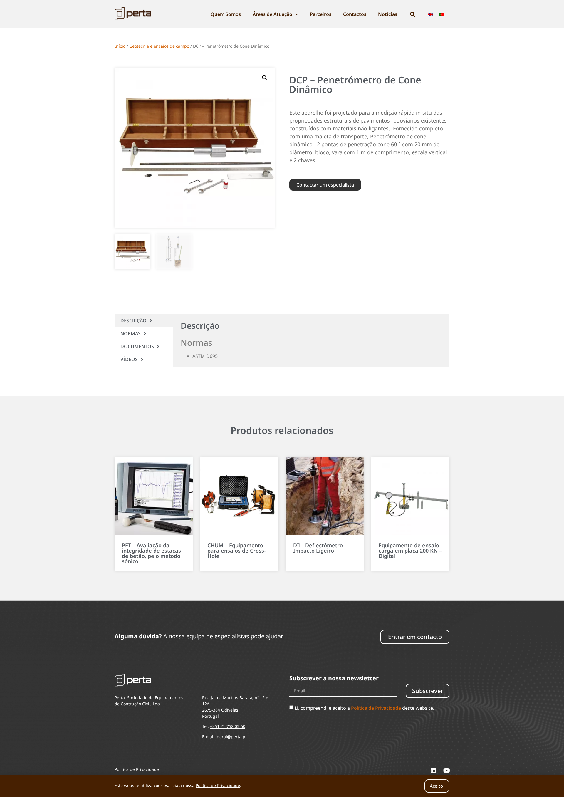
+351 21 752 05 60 (227, 726)
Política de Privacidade (376, 708)
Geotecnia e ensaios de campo (159, 46)
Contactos (354, 14)
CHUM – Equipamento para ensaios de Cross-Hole (236, 550)
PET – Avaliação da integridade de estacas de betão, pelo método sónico (151, 553)
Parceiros (320, 14)
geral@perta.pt (232, 736)
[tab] (144, 320)
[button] (264, 78)
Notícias (387, 14)
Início (120, 46)
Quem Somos (226, 14)
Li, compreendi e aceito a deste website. (364, 708)
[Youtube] (446, 770)
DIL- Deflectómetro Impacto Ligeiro (318, 548)
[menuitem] (430, 14)
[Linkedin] (433, 770)
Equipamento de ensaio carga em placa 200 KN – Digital (410, 550)
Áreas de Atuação (272, 14)
